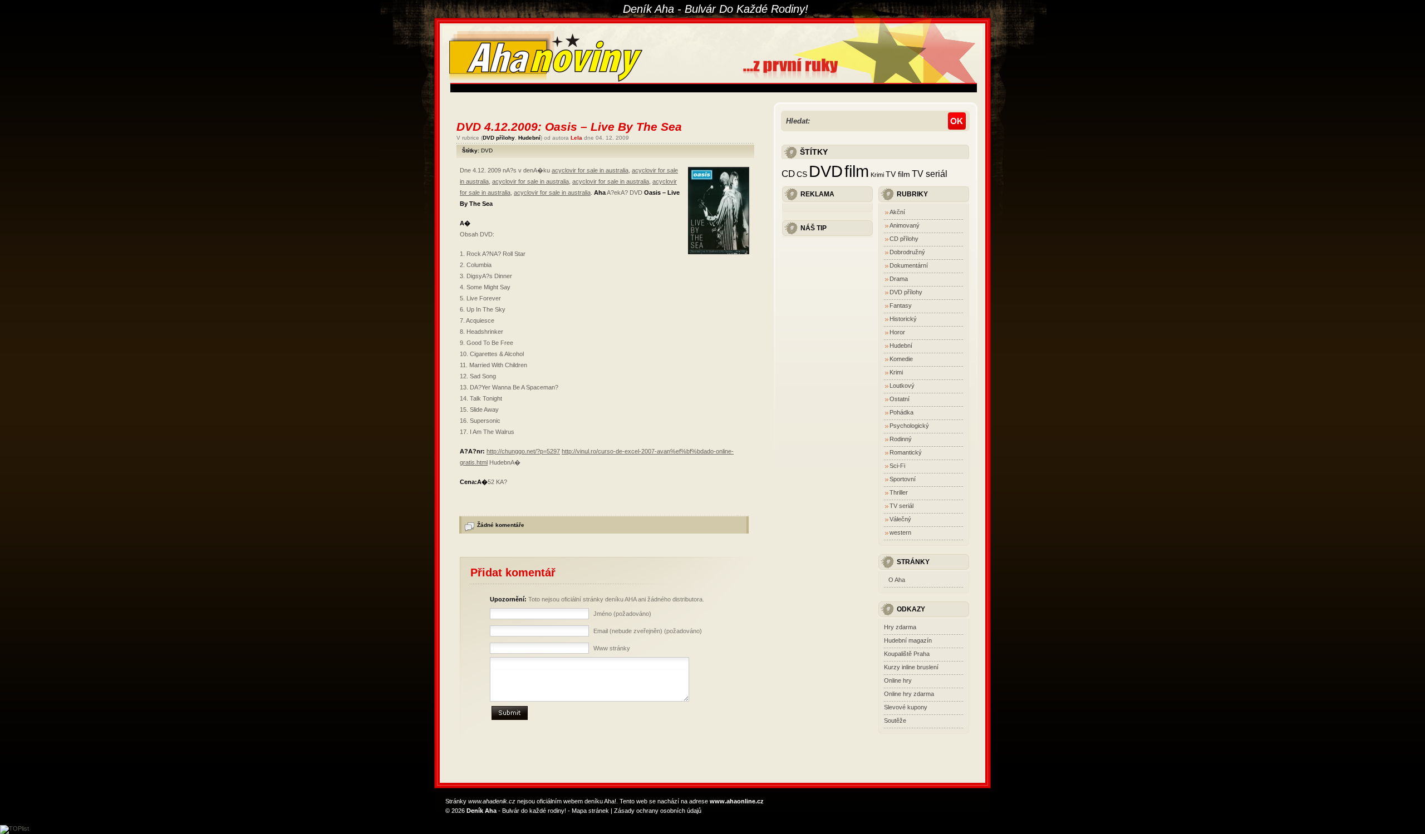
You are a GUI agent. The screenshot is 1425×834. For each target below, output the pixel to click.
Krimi (877, 174)
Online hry (898, 680)
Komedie (901, 359)
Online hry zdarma (909, 693)
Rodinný (901, 439)
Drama (899, 278)
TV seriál (929, 174)
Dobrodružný (907, 252)
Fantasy (901, 305)
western (900, 532)
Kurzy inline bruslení (911, 667)
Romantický (906, 452)
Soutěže (895, 720)
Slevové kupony (905, 707)
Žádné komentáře (500, 525)
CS (802, 174)
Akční (897, 212)
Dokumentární (909, 265)
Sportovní (903, 479)
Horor (897, 332)
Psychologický (909, 425)
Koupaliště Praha (907, 653)
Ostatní (900, 399)
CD (788, 173)
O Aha (896, 579)
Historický (903, 318)
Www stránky (611, 648)
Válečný (900, 519)
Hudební (529, 138)
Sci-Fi (897, 465)
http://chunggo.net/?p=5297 (523, 451)
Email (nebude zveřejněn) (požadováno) (647, 631)
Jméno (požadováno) (622, 613)
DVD (487, 150)
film (856, 171)
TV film (898, 174)
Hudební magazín (908, 640)
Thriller (899, 492)
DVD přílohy (499, 138)
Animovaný (905, 225)
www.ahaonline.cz (737, 801)
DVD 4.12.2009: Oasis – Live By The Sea (569, 126)
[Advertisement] (653, 88)
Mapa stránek (590, 810)
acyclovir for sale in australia (590, 170)
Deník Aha (481, 810)
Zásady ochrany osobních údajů (657, 810)
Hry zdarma (900, 627)
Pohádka (901, 412)
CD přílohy (904, 238)
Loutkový (902, 385)
